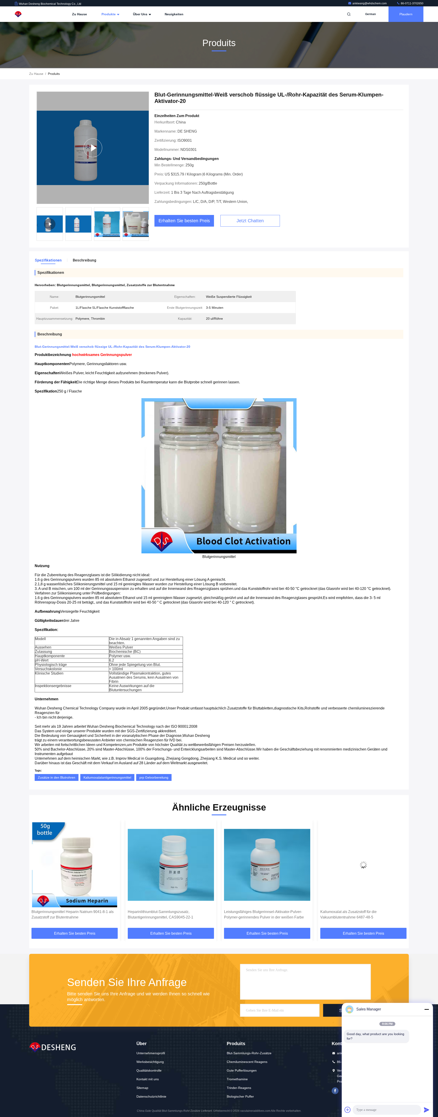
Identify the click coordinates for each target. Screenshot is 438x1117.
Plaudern (405, 14)
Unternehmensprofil (150, 1053)
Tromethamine (237, 1079)
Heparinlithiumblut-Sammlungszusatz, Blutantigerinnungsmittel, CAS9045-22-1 (64, 914)
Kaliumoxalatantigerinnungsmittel (107, 777)
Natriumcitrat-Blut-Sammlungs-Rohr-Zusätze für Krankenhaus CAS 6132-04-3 (358, 914)
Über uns (140, 14)
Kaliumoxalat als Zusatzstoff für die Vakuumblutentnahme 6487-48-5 (252, 914)
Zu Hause (79, 14)
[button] (148, 225)
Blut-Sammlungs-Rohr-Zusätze (249, 1053)
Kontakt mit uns (147, 1079)
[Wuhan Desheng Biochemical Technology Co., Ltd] (29, 14)
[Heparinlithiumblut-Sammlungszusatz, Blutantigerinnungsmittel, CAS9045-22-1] (74, 864)
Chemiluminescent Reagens (247, 1062)
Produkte (109, 14)
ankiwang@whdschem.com (369, 3)
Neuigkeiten (174, 14)
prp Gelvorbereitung (153, 777)
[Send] (426, 1110)
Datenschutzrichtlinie (151, 1096)
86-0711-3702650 (411, 3)
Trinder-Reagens (239, 1088)
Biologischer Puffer (240, 1096)
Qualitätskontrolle (149, 1070)
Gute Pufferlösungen (242, 1070)
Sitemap (142, 1088)
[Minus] (426, 1009)
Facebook (335, 1090)
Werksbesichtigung (150, 1062)
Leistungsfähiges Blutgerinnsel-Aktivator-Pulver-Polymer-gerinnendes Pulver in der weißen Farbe (168, 914)
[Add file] (347, 1110)
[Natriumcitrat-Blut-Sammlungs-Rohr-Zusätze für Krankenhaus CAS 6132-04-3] (363, 864)
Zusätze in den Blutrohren (56, 777)
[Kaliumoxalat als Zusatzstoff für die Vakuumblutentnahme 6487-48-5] (267, 864)
